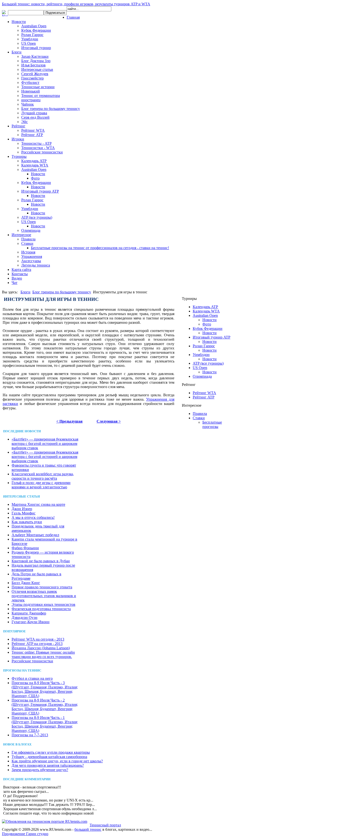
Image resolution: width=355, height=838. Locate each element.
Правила (28, 239)
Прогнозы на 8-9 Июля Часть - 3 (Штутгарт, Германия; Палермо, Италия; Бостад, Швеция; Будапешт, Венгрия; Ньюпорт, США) (45, 689)
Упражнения (31, 256)
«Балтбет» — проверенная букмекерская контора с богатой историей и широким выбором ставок (45, 443)
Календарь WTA (34, 165)
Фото (35, 178)
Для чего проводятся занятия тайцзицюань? (48, 765)
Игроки (18, 139)
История (28, 252)
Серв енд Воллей (35, 117)
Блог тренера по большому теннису (50, 109)
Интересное (21, 235)
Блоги (16, 52)
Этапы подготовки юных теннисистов (43, 604)
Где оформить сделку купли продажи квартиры (51, 752)
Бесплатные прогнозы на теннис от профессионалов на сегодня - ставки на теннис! (100, 248)
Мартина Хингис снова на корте (38, 504)
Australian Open (33, 26)
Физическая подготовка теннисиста (41, 609)
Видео (17, 278)
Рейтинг (18, 126)
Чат (14, 283)
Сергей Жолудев (34, 74)
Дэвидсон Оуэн (24, 617)
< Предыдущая (69, 421)
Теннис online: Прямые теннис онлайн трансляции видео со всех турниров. (43, 654)
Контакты (20, 274)
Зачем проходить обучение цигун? (40, 770)
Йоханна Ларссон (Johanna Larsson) (41, 648)
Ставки (27, 243)
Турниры (19, 156)
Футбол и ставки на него (32, 678)
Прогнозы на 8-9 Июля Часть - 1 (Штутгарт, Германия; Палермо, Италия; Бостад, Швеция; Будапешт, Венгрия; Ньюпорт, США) (45, 724)
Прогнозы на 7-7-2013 (30, 735)
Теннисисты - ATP (36, 143)
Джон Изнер (22, 509)
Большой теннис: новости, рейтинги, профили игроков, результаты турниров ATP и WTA (76, 4)
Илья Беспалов (33, 65)
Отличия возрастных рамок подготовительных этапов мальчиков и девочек (44, 595)
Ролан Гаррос (32, 35)
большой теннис (87, 829)
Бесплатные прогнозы (212, 424)
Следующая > (109, 421)
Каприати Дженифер (29, 613)
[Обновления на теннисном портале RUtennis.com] (44, 821)
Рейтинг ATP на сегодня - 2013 (37, 644)
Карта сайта (21, 269)
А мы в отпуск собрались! (33, 517)
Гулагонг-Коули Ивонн (31, 622)
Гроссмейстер (32, 78)
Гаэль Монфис (24, 513)
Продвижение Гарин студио (25, 834)
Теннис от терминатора (40, 96)
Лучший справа (34, 113)
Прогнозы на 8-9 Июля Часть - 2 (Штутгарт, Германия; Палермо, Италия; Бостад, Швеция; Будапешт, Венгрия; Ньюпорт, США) (45, 706)
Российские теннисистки (42, 152)
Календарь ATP (34, 161)
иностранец (31, 100)
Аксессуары (31, 261)
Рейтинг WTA (33, 130)
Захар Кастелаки (35, 56)
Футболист (30, 82)
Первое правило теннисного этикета (42, 587)
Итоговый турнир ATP (40, 191)
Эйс (24, 122)
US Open (28, 43)
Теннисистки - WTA (38, 148)
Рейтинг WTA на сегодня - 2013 (38, 639)
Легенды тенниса (35, 265)
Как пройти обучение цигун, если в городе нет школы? (57, 761)
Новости (19, 22)
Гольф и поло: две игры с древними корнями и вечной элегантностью (41, 485)
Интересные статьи (37, 69)
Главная (73, 17)
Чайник (27, 104)
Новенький (30, 91)
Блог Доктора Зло (35, 61)
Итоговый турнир (36, 48)
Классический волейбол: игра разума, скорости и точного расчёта (43, 476)
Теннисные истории (38, 87)
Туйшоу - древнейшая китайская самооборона (49, 757)
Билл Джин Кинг (26, 583)
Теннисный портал (105, 825)
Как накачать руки (27, 522)
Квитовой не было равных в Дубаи (41, 561)
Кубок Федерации (36, 30)
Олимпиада (30, 230)
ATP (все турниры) (36, 217)
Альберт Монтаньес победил (35, 535)
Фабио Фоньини (25, 548)
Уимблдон (29, 39)
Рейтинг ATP (32, 135)
